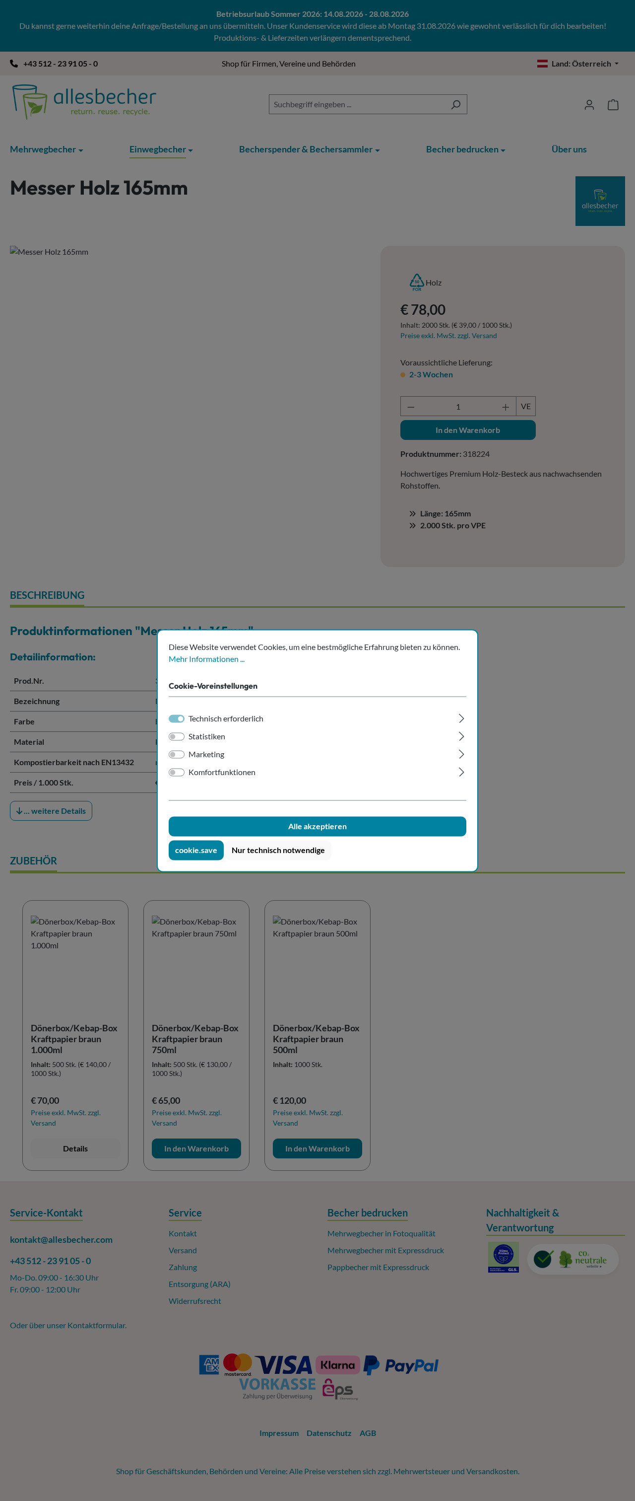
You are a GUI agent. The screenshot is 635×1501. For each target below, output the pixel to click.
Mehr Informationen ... (207, 658)
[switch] (177, 736)
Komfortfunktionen (222, 772)
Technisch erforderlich (226, 718)
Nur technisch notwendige (278, 850)
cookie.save (196, 850)
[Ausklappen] (461, 717)
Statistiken (207, 736)
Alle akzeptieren (317, 826)
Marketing (206, 754)
